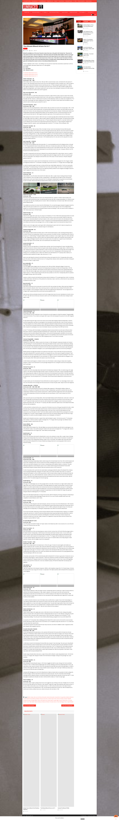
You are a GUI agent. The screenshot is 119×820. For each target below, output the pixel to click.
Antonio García (43, 698)
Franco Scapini (67, 701)
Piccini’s (27, 215)
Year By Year (26, 12)
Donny (24, 503)
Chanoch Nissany (26, 314)
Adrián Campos (31, 697)
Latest (79, 21)
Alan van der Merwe (38, 697)
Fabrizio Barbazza (38, 701)
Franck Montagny (60, 701)
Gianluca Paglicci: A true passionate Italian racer (88, 25)
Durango (37, 382)
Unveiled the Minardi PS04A (63, 808)
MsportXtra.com (50, 1)
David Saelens (50, 700)
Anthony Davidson (36, 698)
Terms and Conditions (92, 815)
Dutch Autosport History (54, 12)
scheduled (46, 560)
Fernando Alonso (53, 701)
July (47, 220)
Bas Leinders (48, 698)
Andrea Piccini (29, 698)
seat (24, 430)
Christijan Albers (34, 700)
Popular (86, 21)
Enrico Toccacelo (68, 700)
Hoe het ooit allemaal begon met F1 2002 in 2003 (88, 48)
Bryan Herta (54, 698)
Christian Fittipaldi (67, 698)
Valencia (68, 252)
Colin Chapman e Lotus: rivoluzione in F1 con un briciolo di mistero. (88, 33)
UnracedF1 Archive (27, 1)
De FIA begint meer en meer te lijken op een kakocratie (88, 61)
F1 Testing (44, 12)
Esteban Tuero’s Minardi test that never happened (31, 809)
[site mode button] (92, 14)
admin (32, 50)
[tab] (79, 21)
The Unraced (90, 12)
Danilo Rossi (44, 700)
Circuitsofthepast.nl (42, 1)
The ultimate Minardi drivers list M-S (30, 74)
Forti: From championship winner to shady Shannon (68, 705)
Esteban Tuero (26, 701)
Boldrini (27, 175)
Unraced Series (61, 1)
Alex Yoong (60, 697)
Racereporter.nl (35, 1)
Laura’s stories (65, 12)
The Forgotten (82, 12)
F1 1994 (75, 1)
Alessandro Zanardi (54, 697)
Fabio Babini (31, 701)
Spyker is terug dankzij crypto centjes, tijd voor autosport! (88, 41)
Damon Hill (40, 700)
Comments (92, 21)
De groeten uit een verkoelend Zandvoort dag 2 (88, 68)
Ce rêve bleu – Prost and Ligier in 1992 (88, 54)
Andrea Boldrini (66, 697)
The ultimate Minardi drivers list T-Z (30, 76)
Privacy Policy (84, 815)
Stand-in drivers (89, 1)
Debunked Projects (69, 1)
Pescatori (25, 370)
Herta (27, 286)
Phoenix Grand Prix (81, 1)
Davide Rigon (56, 700)
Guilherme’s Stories (73, 12)
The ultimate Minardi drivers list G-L (30, 72)
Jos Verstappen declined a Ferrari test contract (30, 705)
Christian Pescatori (27, 700)
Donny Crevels (62, 700)
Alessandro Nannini (46, 697)
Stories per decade (35, 12)
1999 (68, 503)
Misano (57, 325)
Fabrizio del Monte (46, 701)
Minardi (56, 1)
